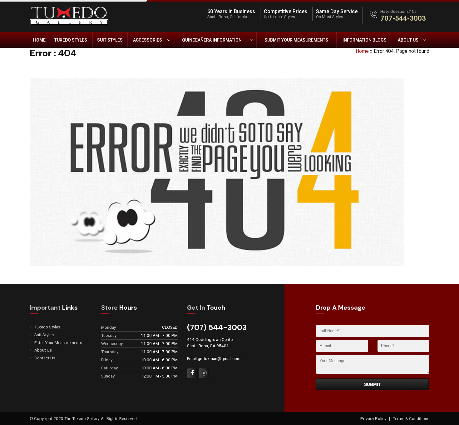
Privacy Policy (373, 418)
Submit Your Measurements (296, 40)
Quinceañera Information (212, 40)
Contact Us (44, 358)
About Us (408, 40)
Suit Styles (110, 40)
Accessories (147, 40)
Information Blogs (365, 40)
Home (39, 40)
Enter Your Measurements (58, 342)
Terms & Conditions (411, 418)
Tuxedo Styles (70, 40)
